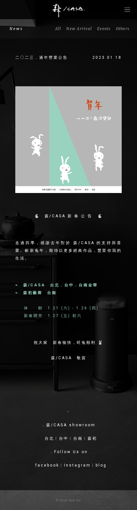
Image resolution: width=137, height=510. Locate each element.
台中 (63, 438)
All (58, 28)
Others (123, 28)
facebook (47, 465)
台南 (78, 438)
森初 (92, 438)
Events (104, 28)
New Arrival (79, 28)
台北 (49, 438)
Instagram (77, 465)
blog (101, 465)
